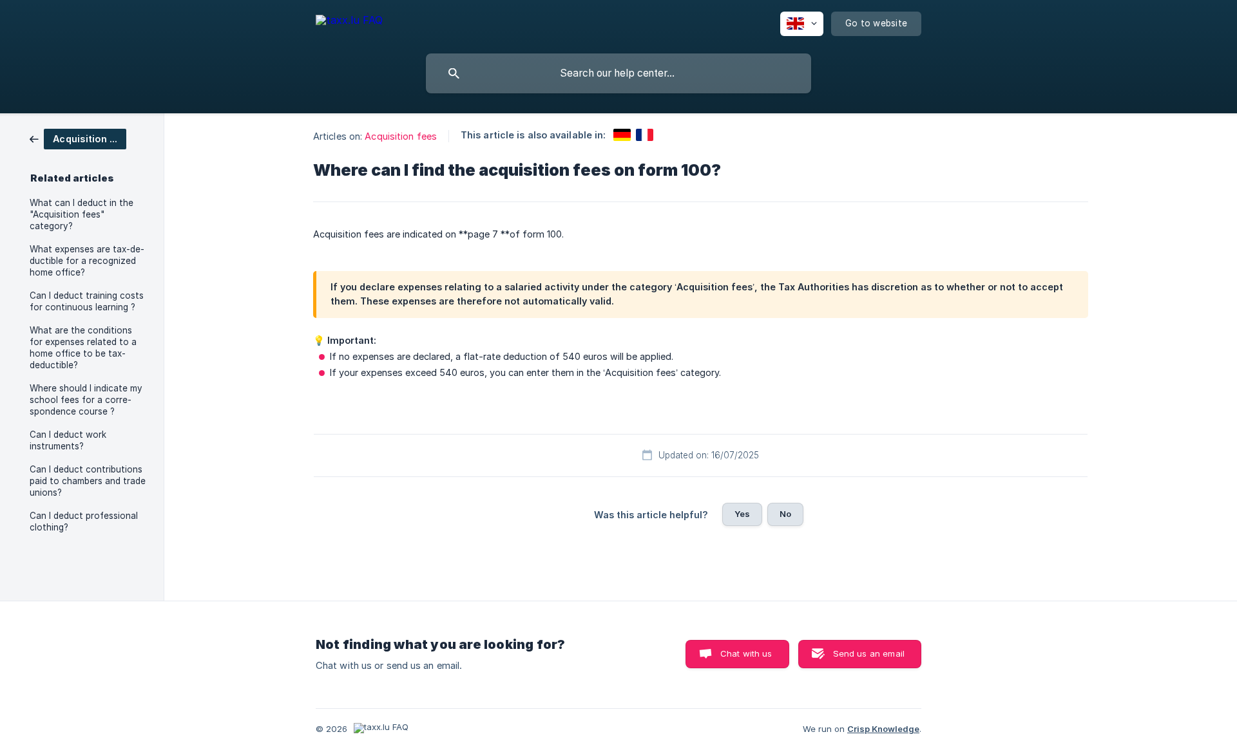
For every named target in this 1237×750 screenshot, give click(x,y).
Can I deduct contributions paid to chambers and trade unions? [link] (88, 481)
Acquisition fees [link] (401, 136)
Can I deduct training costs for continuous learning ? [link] (87, 301)
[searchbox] (618, 73)
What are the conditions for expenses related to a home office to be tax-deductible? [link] (83, 347)
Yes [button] (742, 514)
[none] (349, 22)
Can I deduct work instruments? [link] (68, 440)
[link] (78, 138)
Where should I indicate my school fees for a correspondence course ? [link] (86, 400)
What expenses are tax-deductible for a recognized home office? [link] (87, 260)
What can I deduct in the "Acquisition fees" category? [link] (81, 214)
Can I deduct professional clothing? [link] (84, 521)
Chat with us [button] (746, 653)
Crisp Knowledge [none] (883, 729)
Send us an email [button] (869, 653)
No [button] (785, 514)
